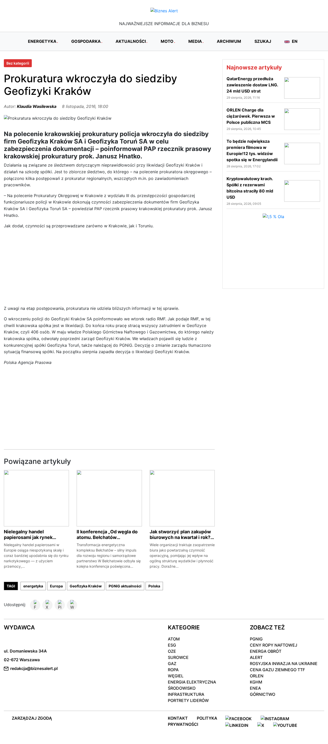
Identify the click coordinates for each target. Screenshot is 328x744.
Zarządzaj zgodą (32, 718)
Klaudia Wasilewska (36, 106)
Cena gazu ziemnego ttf (277, 669)
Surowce (178, 657)
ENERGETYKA (42, 41)
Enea (255, 688)
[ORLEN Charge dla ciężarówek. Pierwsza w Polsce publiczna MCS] (302, 118)
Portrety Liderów (188, 700)
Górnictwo (262, 694)
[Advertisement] (109, 269)
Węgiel (175, 675)
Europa (56, 586)
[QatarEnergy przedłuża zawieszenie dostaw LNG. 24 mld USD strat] (302, 87)
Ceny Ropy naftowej (273, 645)
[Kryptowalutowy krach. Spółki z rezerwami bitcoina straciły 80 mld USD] (302, 190)
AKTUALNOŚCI (131, 41)
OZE (172, 651)
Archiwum (229, 41)
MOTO (167, 41)
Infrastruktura (186, 694)
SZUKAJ (262, 41)
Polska (154, 586)
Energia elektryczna (192, 682)
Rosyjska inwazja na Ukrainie (283, 663)
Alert (256, 657)
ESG (172, 645)
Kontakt (178, 718)
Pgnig (256, 638)
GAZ (172, 663)
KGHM (256, 682)
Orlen (256, 675)
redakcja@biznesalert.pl (34, 668)
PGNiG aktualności (125, 586)
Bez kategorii (17, 63)
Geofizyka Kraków (86, 586)
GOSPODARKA (86, 41)
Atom (174, 638)
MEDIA (195, 41)
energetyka (33, 586)
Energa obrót (265, 651)
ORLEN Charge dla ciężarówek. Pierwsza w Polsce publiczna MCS (251, 116)
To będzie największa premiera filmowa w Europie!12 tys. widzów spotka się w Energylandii (252, 150)
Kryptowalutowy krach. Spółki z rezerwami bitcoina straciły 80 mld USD (250, 188)
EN (294, 41)
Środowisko (182, 688)
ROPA (173, 669)
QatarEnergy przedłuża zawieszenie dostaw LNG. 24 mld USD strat (252, 85)
